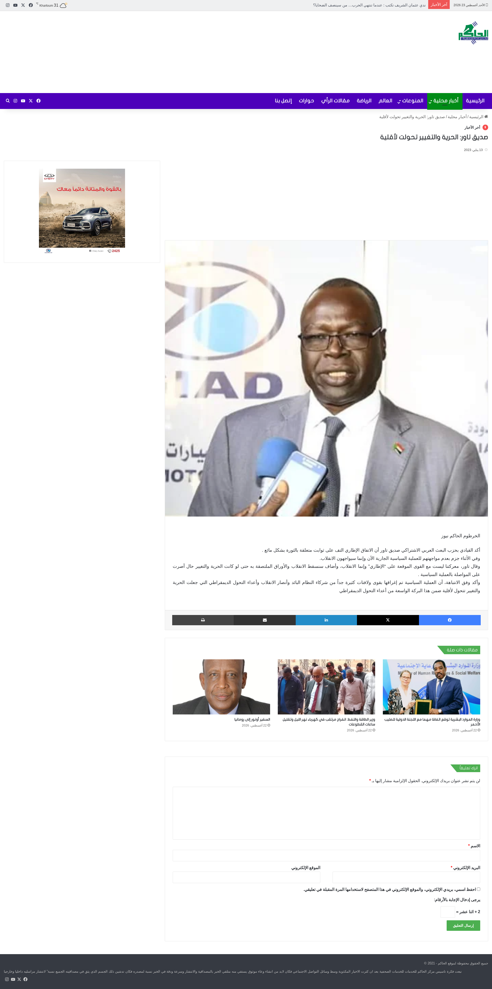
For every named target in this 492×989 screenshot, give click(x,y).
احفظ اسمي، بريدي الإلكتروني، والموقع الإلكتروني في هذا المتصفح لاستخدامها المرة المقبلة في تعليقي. (389, 889)
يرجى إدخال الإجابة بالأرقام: (457, 899)
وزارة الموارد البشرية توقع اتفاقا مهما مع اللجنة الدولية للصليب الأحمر (370, 5)
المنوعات (412, 100)
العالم (385, 100)
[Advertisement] (164, 52)
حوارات (306, 100)
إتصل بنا (283, 100)
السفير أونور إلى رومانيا (252, 719)
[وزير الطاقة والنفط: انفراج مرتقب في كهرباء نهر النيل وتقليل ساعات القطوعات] (326, 686)
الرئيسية (475, 100)
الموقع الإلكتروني (305, 867)
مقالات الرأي (335, 100)
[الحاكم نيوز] (473, 32)
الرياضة (364, 100)
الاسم (474, 846)
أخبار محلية (446, 100)
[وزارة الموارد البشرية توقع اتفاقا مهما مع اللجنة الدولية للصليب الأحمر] (431, 686)
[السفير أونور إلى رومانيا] (221, 686)
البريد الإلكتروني (465, 867)
